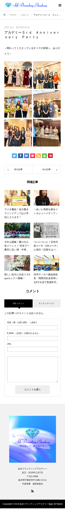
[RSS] (32, 491)
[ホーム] (4, 15)
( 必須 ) (22, 322)
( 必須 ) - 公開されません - (23, 333)
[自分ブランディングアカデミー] (29, 5)
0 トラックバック (46, 303)
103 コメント (18, 303)
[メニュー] (60, 5)
